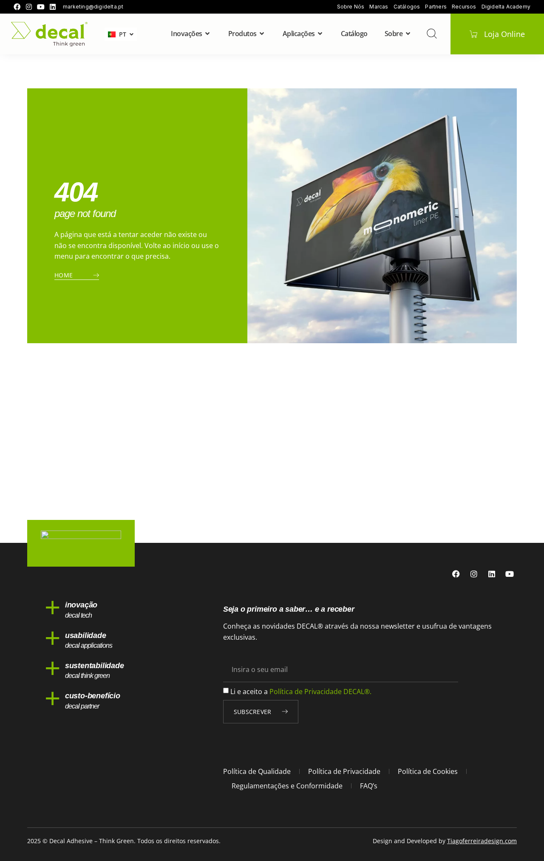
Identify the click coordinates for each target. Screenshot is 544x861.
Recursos (464, 7)
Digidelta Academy (506, 7)
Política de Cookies (428, 771)
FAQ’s (368, 785)
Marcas (378, 7)
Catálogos (407, 7)
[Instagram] (29, 6)
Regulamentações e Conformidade (287, 785)
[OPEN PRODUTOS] (262, 33)
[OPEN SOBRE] (408, 33)
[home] (49, 34)
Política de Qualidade (257, 771)
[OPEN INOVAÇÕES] (207, 33)
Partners (436, 7)
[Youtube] (40, 6)
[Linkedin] (52, 6)
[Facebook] (17, 6)
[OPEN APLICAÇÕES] (320, 33)
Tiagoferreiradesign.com (482, 841)
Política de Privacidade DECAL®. (320, 691)
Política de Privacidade (344, 771)
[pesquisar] (432, 33)
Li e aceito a (300, 691)
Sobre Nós (351, 7)
